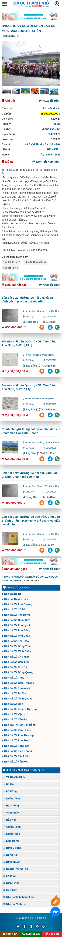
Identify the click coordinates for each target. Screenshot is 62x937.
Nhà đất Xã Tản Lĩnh (16, 756)
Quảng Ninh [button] (13, 826)
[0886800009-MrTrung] (50, 458)
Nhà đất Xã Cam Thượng (19, 683)
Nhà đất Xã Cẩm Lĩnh (17, 662)
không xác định (51, 129)
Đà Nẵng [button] (11, 791)
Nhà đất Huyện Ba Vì (35, 262)
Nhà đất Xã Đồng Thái (17, 646)
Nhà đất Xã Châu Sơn (17, 620)
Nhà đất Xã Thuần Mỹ (17, 688)
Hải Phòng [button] (12, 805)
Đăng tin (53, 934)
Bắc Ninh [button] (11, 819)
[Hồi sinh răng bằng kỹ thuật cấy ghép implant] (31, 16)
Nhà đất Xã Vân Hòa (16, 761)
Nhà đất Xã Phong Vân (17, 625)
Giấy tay (29, 316)
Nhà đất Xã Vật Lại (15, 714)
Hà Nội (56, 144)
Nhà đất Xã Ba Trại (15, 693)
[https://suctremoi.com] (44, 926)
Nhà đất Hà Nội (10, 267)
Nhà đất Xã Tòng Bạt (16, 745)
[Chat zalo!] (55, 904)
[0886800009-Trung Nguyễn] (50, 370)
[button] (4, 4)
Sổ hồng (29, 360)
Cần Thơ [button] (11, 890)
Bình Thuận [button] (13, 862)
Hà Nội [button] (10, 784)
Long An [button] (11, 876)
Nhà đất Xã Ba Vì (11, 262)
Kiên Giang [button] (13, 883)
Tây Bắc (30, 365)
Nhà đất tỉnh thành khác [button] (20, 897)
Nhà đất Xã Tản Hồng (17, 614)
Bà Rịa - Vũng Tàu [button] (17, 869)
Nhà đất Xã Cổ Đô (15, 609)
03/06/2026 (54, 134)
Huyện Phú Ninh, (33, 355)
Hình (56, 100)
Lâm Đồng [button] (12, 840)
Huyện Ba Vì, (44, 144)
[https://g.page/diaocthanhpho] (31, 926)
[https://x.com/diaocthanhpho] (18, 926)
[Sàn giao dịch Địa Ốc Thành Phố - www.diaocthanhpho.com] (30, 6)
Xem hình (53, 161)
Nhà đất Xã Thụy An (16, 677)
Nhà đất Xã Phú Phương (19, 735)
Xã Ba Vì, (30, 144)
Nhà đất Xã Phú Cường (18, 604)
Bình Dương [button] (13, 847)
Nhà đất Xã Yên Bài (15, 719)
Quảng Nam (48, 355)
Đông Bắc (31, 322)
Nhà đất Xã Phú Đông (17, 630)
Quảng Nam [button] (13, 798)
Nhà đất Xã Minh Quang (18, 698)
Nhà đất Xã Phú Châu (17, 635)
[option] (6, 91)
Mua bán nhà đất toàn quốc (25, 770)
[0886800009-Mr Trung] (50, 550)
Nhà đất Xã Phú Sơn (16, 740)
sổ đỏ (57, 124)
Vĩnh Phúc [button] (12, 812)
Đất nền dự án (51, 108)
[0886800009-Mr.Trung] (50, 327)
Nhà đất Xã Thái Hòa (16, 641)
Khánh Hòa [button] (13, 833)
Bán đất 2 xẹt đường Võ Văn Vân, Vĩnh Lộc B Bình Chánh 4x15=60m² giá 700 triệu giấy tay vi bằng (31, 520)
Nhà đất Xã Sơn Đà (15, 667)
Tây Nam (30, 453)
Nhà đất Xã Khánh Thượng (20, 709)
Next (45, 100)
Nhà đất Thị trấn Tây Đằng (20, 724)
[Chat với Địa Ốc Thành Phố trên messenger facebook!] (55, 914)
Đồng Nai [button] (11, 855)
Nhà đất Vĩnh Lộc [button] (16, 904)
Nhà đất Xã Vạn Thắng (17, 730)
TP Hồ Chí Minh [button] (15, 777)
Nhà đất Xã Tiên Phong (18, 751)
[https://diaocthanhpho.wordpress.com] (37, 926)
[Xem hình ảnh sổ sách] (42, 327)
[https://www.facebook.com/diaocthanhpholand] (24, 926)
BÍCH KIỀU (53, 149)
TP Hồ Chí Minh (52, 311)
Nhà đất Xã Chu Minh (17, 656)
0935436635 (52, 154)
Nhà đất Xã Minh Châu (17, 651)
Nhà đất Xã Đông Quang (18, 672)
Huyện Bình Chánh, (35, 311)
